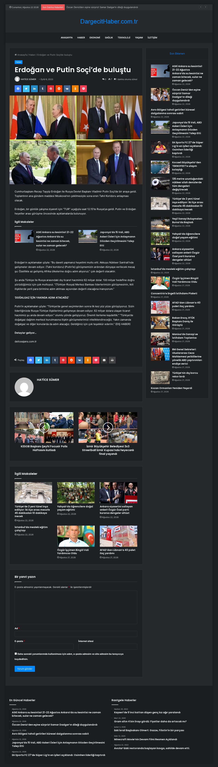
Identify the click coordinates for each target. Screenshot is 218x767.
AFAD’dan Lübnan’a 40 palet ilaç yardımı (117, 551)
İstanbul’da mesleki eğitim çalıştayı (31, 528)
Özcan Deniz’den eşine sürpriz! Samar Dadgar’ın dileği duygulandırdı (102, 7)
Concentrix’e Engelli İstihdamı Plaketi (174, 293)
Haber (81, 37)
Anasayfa (67, 37)
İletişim (152, 37)
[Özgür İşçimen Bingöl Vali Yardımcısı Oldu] (76, 536)
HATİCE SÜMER (28, 79)
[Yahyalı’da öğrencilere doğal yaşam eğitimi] (76, 492)
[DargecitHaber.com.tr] (109, 21)
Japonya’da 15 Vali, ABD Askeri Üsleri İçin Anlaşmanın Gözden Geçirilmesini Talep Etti (187, 128)
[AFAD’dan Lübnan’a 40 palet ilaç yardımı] (118, 536)
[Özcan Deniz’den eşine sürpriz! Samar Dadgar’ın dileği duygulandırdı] (160, 94)
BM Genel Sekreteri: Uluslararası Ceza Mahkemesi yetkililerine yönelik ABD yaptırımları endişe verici (187, 356)
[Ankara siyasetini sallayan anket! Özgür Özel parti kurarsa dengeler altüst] (118, 492)
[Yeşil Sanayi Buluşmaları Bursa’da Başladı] (160, 223)
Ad (17, 628)
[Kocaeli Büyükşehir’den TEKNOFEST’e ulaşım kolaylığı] (160, 167)
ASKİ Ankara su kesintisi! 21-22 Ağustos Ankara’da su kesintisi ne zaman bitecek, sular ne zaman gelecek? (187, 73)
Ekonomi (95, 37)
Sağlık (109, 37)
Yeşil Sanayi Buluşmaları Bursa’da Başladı (187, 220)
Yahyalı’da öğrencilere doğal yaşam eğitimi (75, 508)
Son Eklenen (177, 53)
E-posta (20, 641)
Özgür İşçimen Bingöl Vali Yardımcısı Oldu (73, 551)
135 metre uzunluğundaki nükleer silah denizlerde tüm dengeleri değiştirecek (187, 184)
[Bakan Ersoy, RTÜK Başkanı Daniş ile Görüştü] (160, 322)
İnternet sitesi (86, 641)
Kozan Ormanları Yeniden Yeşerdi (171, 388)
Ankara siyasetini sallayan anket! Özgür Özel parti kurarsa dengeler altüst (116, 510)
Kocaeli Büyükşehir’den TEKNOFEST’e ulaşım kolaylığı (186, 166)
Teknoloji (124, 37)
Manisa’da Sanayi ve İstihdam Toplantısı (185, 335)
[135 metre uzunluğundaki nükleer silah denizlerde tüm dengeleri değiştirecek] (160, 183)
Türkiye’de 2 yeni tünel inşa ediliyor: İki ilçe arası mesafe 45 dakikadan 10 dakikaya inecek (32, 511)
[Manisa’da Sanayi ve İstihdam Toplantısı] (160, 338)
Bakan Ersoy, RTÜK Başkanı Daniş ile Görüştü (183, 321)
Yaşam (139, 37)
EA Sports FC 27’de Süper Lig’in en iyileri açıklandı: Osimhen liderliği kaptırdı (187, 148)
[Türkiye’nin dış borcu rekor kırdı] (160, 377)
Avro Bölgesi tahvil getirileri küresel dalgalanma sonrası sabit (173, 111)
